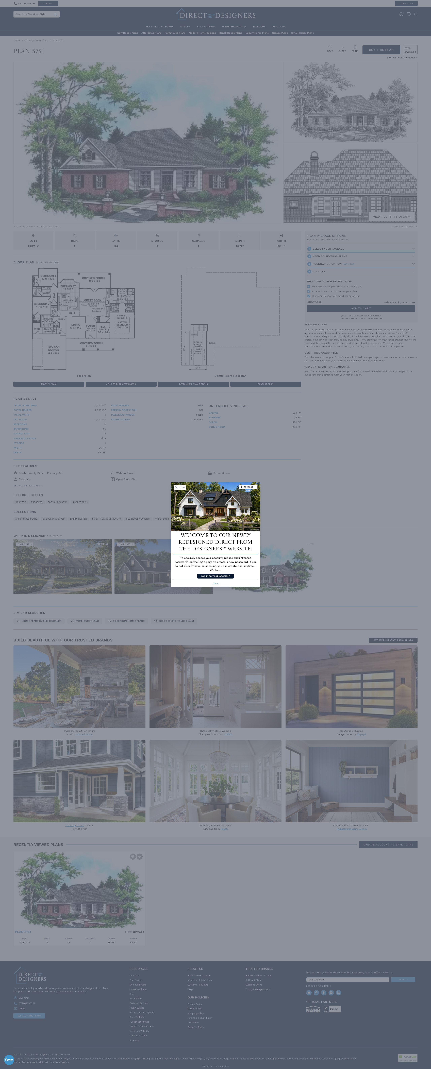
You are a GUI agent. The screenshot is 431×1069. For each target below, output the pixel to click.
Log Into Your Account (215, 576)
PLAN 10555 (247, 487)
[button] (9, 1060)
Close (215, 583)
